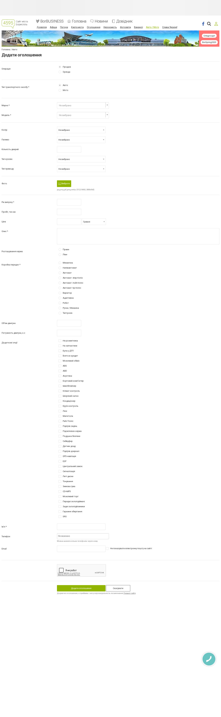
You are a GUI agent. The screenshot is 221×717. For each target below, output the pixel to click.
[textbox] (82, 105)
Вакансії (138, 27)
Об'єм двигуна (9, 323)
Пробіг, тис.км (9, 212)
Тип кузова (7, 159)
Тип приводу (8, 169)
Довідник (124, 21)
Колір (4, 130)
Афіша (53, 27)
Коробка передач (10, 264)
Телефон (6, 536)
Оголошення (93, 27)
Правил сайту (130, 593)
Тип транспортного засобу (15, 87)
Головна (79, 21)
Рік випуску (7, 202)
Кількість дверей (10, 149)
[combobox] (83, 105)
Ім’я (3, 526)
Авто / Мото (152, 27)
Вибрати (65, 183)
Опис (4, 231)
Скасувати (118, 588)
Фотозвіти (125, 27)
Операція (6, 69)
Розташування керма (12, 251)
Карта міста (77, 27)
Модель (6, 115)
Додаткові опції (9, 342)
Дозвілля (42, 27)
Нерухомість (110, 27)
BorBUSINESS (52, 21)
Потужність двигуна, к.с (13, 333)
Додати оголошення (81, 588)
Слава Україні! (169, 27)
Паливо (5, 139)
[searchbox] (83, 536)
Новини (101, 21)
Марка (5, 105)
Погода (64, 27)
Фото (4, 183)
